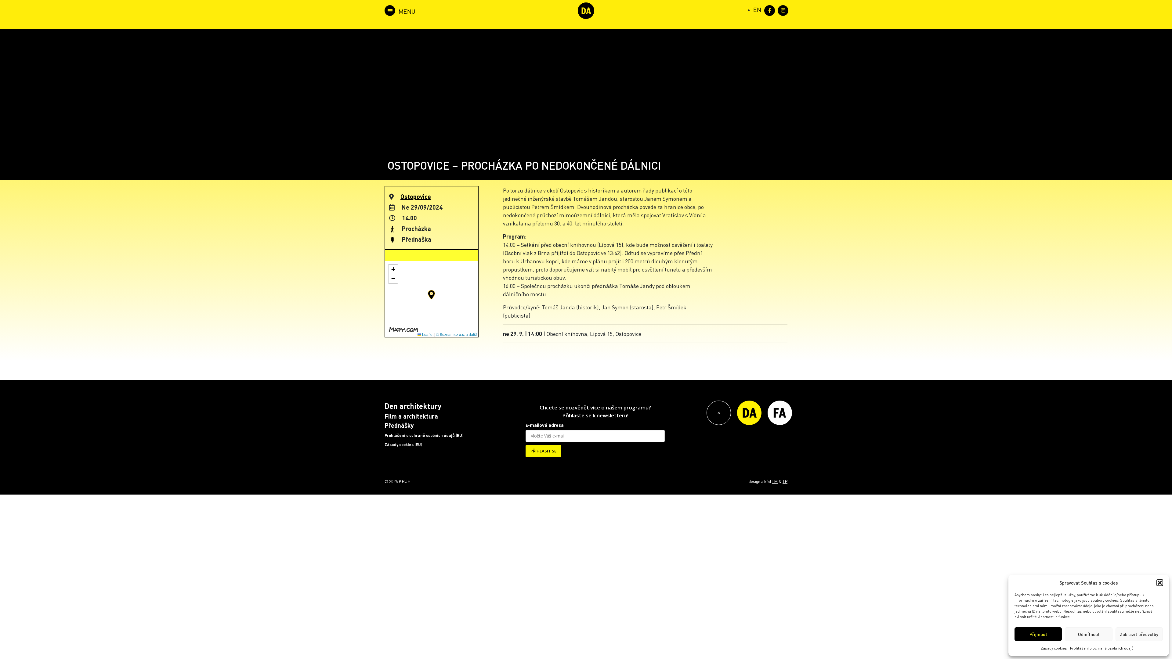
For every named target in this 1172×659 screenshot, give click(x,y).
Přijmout (1038, 634)
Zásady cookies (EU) (403, 444)
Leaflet (427, 334)
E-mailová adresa (545, 425)
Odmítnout (1089, 634)
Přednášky (399, 425)
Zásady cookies (1054, 648)
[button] (1160, 583)
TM (775, 481)
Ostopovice (415, 196)
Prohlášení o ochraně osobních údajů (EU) (424, 435)
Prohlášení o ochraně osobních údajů (1102, 648)
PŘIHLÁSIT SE (543, 451)
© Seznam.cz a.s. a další (456, 334)
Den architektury (413, 406)
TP (785, 481)
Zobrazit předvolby (1139, 634)
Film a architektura (411, 416)
